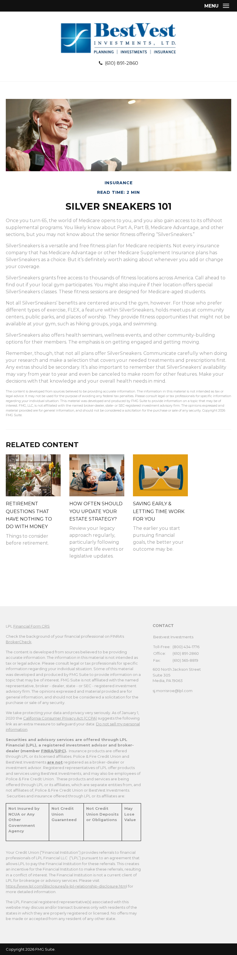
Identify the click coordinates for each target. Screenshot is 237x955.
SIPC (59, 750)
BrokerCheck (19, 641)
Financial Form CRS (31, 626)
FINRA (47, 750)
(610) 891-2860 (121, 63)
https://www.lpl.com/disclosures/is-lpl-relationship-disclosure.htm (66, 886)
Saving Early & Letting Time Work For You (158, 511)
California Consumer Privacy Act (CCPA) (60, 718)
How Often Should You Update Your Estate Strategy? (96, 511)
